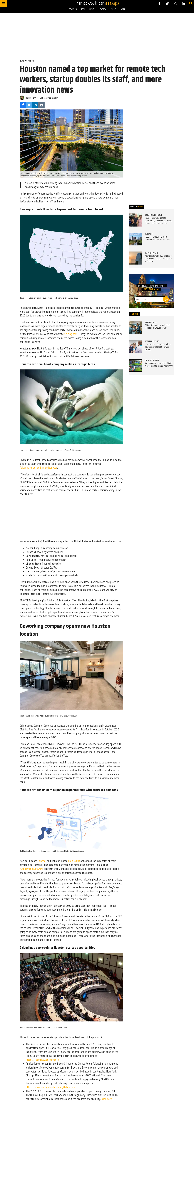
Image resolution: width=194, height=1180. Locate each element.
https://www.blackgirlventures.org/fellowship (50, 1087)
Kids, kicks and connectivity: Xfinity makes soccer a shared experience (159, 365)
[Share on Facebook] (23, 105)
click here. (107, 1099)
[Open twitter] (167, 3)
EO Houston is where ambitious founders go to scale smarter (157, 327)
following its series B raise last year (38, 467)
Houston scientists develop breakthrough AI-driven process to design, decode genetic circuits (158, 220)
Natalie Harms (31, 97)
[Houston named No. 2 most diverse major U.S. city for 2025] (135, 239)
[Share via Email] (41, 105)
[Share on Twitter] (29, 105)
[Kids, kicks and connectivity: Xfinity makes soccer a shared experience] (135, 365)
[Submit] (190, 3)
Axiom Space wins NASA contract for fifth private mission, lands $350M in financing (159, 258)
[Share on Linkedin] (35, 105)
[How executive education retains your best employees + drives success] (135, 346)
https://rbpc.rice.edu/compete (42, 1059)
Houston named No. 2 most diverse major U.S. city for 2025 (157, 238)
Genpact (42, 860)
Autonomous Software (31, 868)
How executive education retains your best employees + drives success (158, 347)
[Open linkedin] (183, 3)
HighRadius (74, 860)
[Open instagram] (175, 3)
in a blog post (70, 334)
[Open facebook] (159, 3)
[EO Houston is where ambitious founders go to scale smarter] (135, 327)
